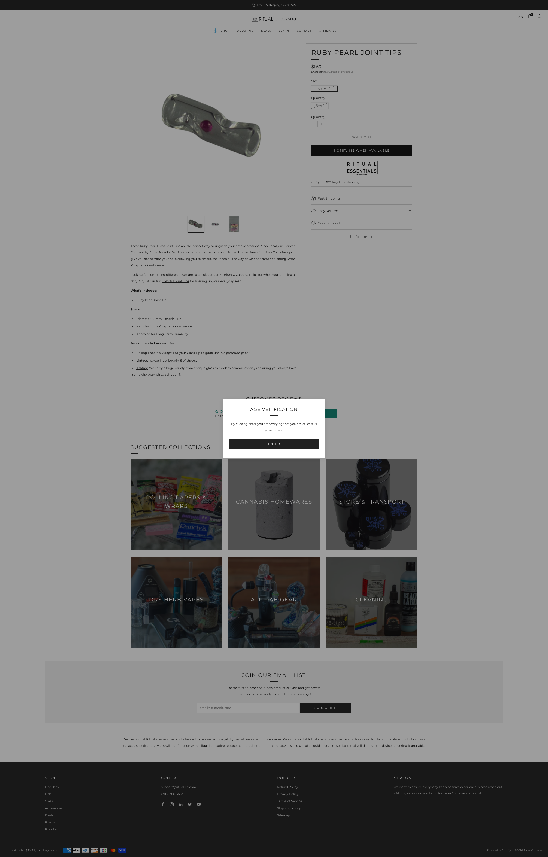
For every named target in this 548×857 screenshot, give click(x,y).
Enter (274, 444)
